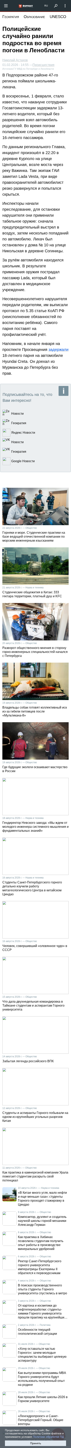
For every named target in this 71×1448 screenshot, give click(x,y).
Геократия (10, 16)
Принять (35, 1443)
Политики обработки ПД (48, 1436)
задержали (58, 349)
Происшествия (43, 65)
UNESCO (58, 16)
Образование (34, 16)
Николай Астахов (15, 60)
